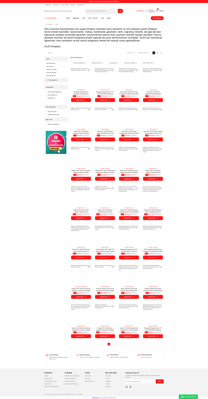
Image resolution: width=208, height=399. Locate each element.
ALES (56, 24)
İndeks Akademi (153, 287)
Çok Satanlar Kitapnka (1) (55, 92)
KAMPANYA (140, 11)
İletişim (46, 376)
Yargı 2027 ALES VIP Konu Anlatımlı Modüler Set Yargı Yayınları (105, 132)
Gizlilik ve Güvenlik (70, 378)
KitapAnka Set (153, 168)
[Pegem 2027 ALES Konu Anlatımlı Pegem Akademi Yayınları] (81, 117)
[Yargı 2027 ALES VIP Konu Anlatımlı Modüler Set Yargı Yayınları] (105, 117)
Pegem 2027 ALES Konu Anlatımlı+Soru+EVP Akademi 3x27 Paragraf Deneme (105, 329)
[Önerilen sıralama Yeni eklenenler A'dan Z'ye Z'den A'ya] (143, 52)
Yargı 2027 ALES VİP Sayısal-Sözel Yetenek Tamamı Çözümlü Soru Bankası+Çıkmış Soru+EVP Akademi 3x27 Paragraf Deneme (129, 211)
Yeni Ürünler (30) (52, 111)
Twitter (107, 378)
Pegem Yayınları (105, 90)
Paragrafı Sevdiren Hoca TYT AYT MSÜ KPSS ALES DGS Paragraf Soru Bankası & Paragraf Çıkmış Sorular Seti (105, 93)
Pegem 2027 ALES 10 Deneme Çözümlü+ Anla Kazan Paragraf (81, 290)
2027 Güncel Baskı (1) (53, 124)
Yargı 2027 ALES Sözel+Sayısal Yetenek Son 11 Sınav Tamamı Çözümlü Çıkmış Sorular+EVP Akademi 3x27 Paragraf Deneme (81, 329)
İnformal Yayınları (105, 287)
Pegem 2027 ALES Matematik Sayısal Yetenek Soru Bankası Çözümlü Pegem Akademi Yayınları (129, 172)
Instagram (108, 381)
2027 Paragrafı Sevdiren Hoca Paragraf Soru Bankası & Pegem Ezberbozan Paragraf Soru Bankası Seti (153, 250)
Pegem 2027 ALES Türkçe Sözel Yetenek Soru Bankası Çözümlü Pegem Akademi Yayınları (105, 172)
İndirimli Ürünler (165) (53, 114)
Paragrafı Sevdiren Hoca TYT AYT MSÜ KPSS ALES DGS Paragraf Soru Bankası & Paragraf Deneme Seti (129, 250)
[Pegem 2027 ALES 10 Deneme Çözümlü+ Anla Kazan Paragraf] (81, 275)
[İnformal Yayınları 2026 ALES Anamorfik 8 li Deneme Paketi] (105, 275)
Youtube (107, 384)
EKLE (159, 381)
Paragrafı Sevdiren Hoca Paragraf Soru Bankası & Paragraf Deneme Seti (81, 93)
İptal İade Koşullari (70, 381)
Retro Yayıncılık (129, 287)
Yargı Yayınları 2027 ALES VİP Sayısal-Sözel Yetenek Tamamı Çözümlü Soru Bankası (105, 250)
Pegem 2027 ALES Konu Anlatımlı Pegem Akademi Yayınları (81, 132)
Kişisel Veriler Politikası (71, 384)
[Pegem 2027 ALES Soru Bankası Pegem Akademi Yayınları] (81, 157)
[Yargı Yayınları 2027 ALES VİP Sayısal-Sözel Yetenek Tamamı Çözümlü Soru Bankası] (105, 235)
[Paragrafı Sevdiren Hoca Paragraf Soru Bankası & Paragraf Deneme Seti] (81, 78)
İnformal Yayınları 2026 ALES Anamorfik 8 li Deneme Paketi (105, 290)
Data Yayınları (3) (52, 95)
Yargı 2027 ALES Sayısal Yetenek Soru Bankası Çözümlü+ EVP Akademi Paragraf (129, 132)
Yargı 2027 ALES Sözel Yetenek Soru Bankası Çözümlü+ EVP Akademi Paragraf (152, 132)
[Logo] (58, 11)
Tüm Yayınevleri (157, 18)
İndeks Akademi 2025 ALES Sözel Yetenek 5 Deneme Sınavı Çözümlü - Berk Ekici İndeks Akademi (152, 290)
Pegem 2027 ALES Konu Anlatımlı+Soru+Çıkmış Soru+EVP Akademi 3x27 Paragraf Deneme (105, 211)
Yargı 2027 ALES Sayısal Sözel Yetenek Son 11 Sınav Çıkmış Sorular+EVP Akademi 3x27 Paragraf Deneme (129, 329)
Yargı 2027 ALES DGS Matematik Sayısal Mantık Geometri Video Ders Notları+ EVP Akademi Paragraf (153, 93)
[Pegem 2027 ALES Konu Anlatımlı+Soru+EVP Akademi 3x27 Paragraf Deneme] (105, 314)
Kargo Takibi (48, 384)
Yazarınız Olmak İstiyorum (51, 386)
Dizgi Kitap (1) (51, 98)
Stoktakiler (50, 52)
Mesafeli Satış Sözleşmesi (72, 376)
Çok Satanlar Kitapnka (81, 287)
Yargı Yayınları (129, 90)
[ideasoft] (95, 398)
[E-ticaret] (104, 398)
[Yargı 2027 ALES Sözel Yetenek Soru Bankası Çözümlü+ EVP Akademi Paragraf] (153, 117)
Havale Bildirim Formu (50, 381)
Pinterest (108, 386)
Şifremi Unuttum (89, 381)
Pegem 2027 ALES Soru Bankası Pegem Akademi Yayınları (81, 171)
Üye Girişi (87, 378)
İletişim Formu (48, 378)
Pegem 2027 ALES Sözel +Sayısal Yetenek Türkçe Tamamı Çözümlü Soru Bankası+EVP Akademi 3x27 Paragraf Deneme (153, 172)
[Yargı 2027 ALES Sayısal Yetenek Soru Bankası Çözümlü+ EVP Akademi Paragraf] (129, 117)
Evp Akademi (81, 90)
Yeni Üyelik (88, 376)
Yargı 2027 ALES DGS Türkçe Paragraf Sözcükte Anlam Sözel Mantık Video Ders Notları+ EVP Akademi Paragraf (129, 93)
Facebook (108, 376)
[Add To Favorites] (88, 70)
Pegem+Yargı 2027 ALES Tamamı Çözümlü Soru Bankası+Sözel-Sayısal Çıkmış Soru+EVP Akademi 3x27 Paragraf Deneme (81, 211)
